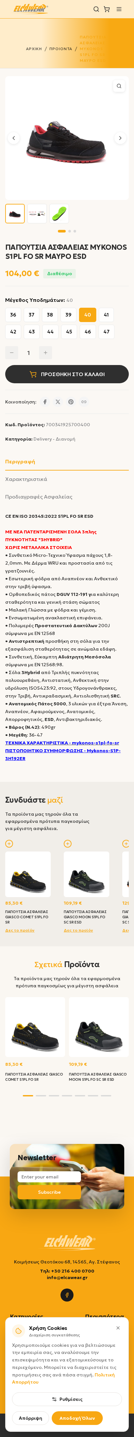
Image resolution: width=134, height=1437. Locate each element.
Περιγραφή (20, 461)
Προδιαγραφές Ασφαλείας (38, 496)
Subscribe (49, 1192)
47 (106, 332)
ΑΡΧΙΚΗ (34, 48)
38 (50, 315)
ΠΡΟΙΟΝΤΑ (61, 48)
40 (87, 315)
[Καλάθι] (106, 9)
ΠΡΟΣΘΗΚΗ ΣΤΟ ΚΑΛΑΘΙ (73, 374)
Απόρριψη (30, 1418)
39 (68, 315)
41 (106, 315)
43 (32, 332)
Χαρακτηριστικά (26, 479)
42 (13, 332)
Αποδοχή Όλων (77, 1418)
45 (69, 332)
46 (88, 332)
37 (31, 315)
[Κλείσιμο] (118, 1328)
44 (50, 332)
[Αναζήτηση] (96, 9)
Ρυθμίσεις (71, 1399)
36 (13, 315)
